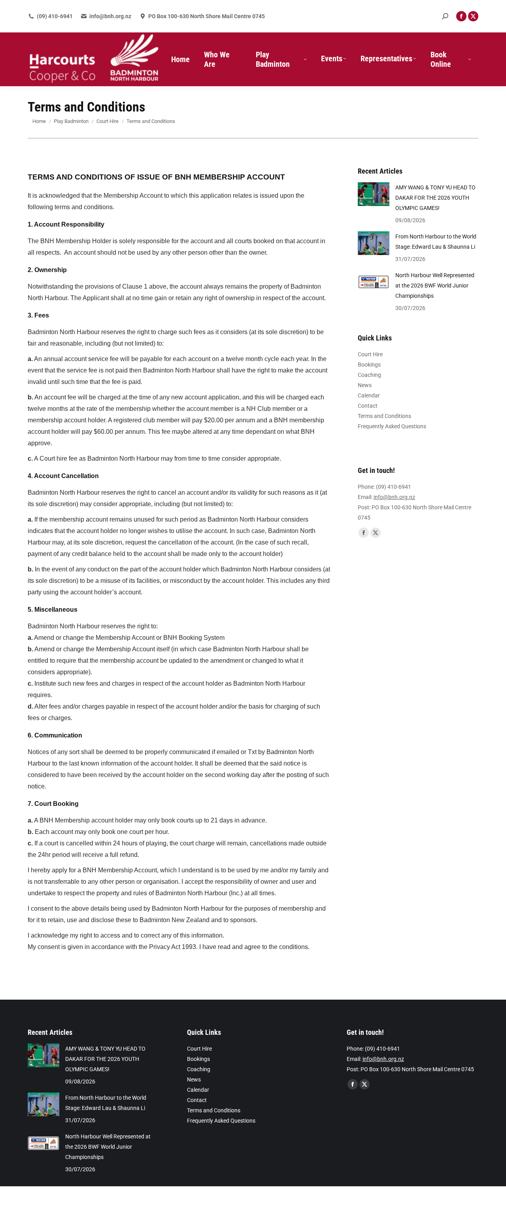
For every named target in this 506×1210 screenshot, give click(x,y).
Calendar (369, 395)
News (365, 385)
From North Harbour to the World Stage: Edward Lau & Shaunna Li (435, 241)
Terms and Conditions (384, 416)
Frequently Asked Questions (392, 426)
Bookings (369, 364)
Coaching (369, 375)
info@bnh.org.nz (110, 16)
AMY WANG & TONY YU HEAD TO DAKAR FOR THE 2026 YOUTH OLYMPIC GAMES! (435, 197)
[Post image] (373, 194)
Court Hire (370, 354)
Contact (368, 406)
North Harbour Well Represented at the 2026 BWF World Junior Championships (434, 285)
